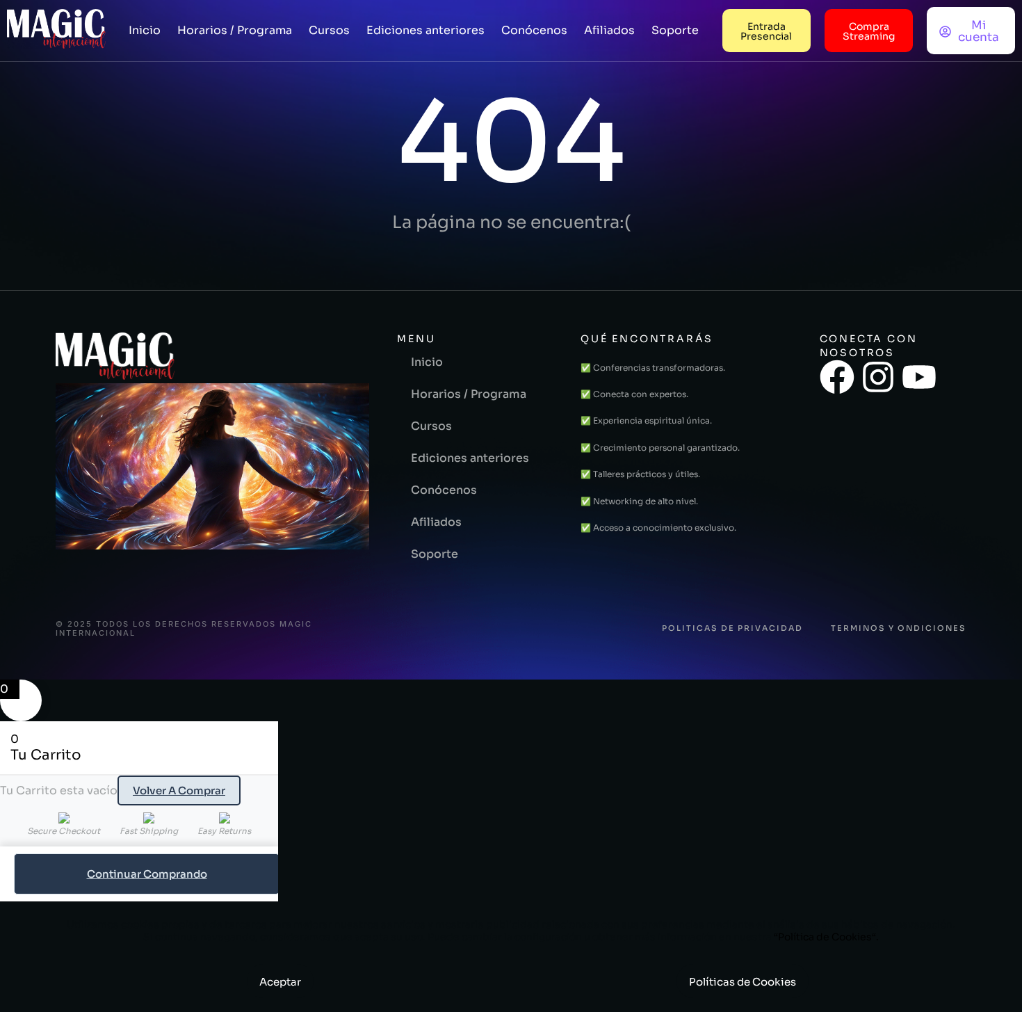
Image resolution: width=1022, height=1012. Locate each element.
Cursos (329, 30)
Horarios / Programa (234, 30)
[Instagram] (878, 377)
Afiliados (609, 30)
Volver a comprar (179, 790)
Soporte (675, 30)
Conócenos (534, 30)
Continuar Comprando (147, 874)
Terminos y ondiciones (898, 628)
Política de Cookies (825, 937)
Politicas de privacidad (732, 628)
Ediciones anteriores (425, 30)
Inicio (145, 30)
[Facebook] (837, 377)
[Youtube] (919, 377)
